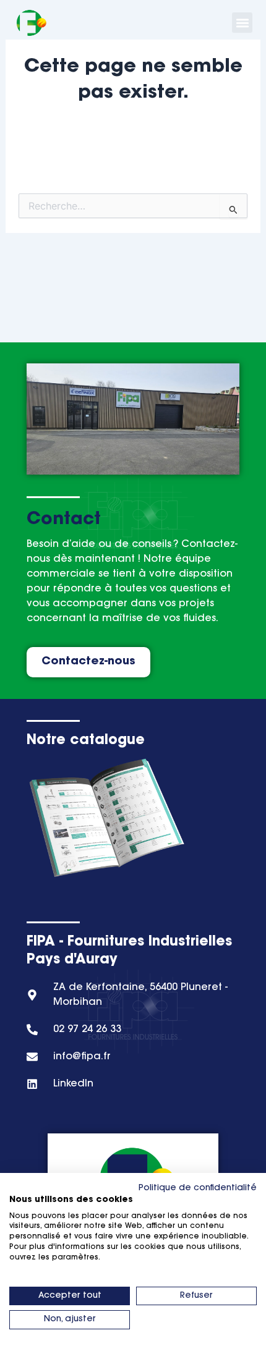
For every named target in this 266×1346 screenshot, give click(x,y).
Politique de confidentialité (198, 1188)
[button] (242, 22)
